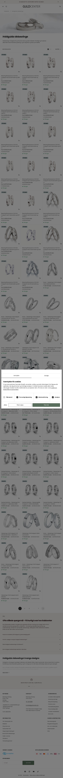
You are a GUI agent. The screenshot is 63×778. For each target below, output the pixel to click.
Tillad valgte (20, 405)
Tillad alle (46, 405)
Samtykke (16, 375)
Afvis (5, 405)
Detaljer (46, 376)
